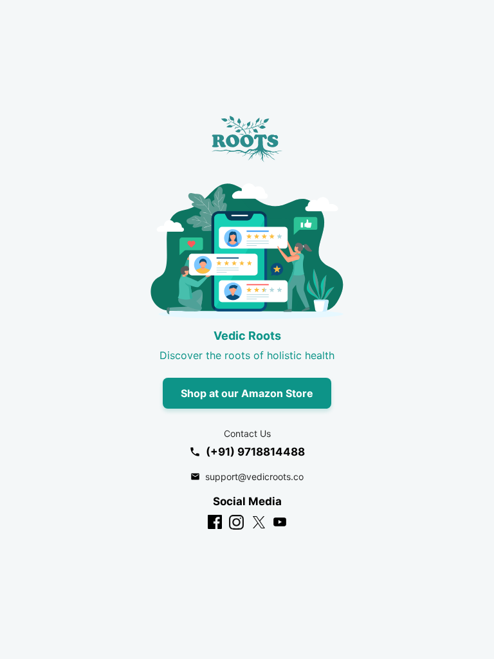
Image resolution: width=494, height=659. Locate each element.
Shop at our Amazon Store (247, 393)
